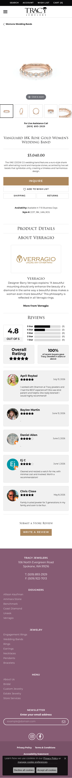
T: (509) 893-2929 (36, 574)
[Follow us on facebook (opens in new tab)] (40, 736)
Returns (52, 196)
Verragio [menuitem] (8, 618)
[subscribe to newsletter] (63, 722)
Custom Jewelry (13, 689)
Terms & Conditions (45, 748)
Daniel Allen (28, 435)
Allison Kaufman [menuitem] (13, 594)
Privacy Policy (24, 748)
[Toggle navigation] (5, 11)
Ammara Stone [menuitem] (12, 599)
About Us (9, 679)
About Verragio (36, 237)
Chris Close (28, 491)
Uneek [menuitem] (7, 613)
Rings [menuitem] (6, 644)
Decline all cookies (24, 770)
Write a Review (36, 532)
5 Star (30, 327)
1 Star (30, 340)
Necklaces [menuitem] (9, 653)
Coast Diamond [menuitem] (12, 609)
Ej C (23, 460)
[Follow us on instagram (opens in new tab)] (32, 736)
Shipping (19, 196)
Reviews (36, 317)
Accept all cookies (46, 770)
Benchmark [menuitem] (10, 604)
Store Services (12, 698)
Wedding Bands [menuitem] (13, 639)
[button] (14, 3)
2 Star (30, 337)
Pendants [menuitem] (9, 658)
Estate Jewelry (12, 694)
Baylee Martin (30, 410)
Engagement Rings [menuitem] (15, 635)
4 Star (30, 330)
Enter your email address (36, 715)
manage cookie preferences (32, 762)
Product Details (36, 228)
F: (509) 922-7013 (36, 578)
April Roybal (29, 376)
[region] (36, 68)
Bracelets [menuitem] (9, 663)
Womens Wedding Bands (19, 24)
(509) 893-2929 (36, 126)
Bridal (7, 684)
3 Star (30, 333)
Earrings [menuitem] (8, 649)
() (63, 327)
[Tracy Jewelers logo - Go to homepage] (36, 12)
